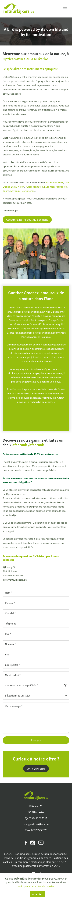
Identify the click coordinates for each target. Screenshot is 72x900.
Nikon (21, 186)
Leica (14, 186)
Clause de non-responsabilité (49, 853)
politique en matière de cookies (36, 886)
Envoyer (36, 740)
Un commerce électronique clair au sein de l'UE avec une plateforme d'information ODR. (40, 863)
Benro (6, 191)
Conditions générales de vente (33, 857)
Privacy (8, 857)
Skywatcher (28, 191)
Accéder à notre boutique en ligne (27, 219)
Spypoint (15, 191)
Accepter (37, 894)
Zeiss (60, 182)
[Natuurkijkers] (36, 795)
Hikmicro (38, 186)
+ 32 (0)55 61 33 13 (13, 575)
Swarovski (51, 182)
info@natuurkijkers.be (15, 579)
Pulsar (29, 186)
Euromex (49, 186)
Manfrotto (61, 186)
